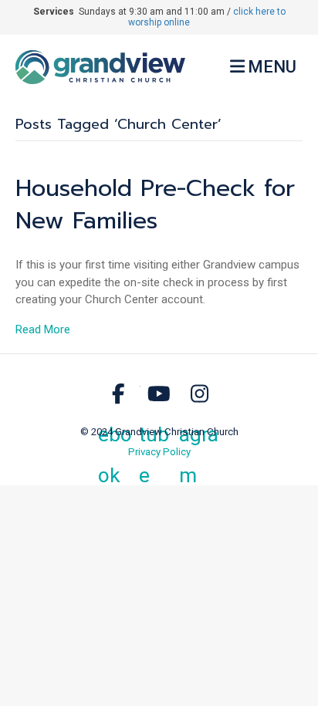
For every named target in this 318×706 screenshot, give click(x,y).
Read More (42, 329)
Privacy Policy (159, 452)
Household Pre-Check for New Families (155, 204)
